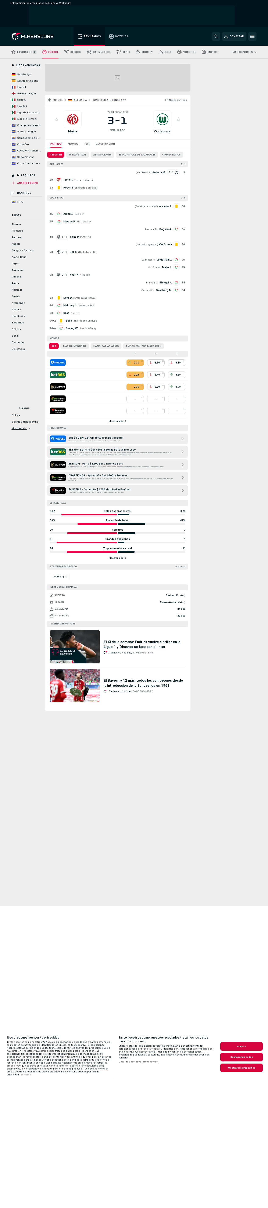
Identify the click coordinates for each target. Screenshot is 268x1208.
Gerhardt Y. (147, 290)
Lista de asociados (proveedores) (138, 1061)
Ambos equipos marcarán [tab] (143, 346)
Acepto (241, 1046)
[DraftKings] (58, 398)
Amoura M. (151, 229)
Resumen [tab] (56, 154)
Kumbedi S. (144, 172)
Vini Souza (154, 267)
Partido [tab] (56, 143)
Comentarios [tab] (171, 154)
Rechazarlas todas (241, 1056)
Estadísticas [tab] (77, 154)
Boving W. (72, 328)
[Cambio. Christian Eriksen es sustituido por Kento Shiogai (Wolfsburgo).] (176, 283)
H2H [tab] (87, 143)
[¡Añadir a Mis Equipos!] (56, 119)
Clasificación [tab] (105, 143)
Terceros (26, 1074)
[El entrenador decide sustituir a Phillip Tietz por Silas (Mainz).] (58, 313)
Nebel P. (79, 214)
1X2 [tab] (53, 346)
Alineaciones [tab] (102, 154)
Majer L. (167, 267)
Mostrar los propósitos (241, 1067)
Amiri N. (68, 214)
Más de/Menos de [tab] (74, 346)
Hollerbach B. (87, 252)
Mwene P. (69, 221)
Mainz (72, 131)
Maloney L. (70, 305)
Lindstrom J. (164, 259)
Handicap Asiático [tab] (106, 346)
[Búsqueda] (216, 36)
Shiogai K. (166, 282)
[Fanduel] (58, 362)
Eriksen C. (152, 282)
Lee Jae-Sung (88, 328)
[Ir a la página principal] (35, 36)
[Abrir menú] (252, 36)
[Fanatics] (58, 411)
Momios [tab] (73, 143)
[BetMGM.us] (58, 386)
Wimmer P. (148, 259)
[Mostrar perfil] (73, 119)
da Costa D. (84, 221)
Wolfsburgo (162, 131)
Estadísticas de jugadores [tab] (137, 154)
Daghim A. (165, 229)
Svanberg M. (164, 290)
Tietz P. (75, 313)
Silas (66, 313)
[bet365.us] (58, 374)
